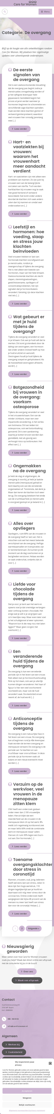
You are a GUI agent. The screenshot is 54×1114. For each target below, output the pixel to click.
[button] (50, 1063)
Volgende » (33, 928)
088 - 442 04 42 (13, 1019)
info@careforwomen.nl (18, 1026)
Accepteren (27, 1091)
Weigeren (27, 1098)
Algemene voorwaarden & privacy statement (27, 1110)
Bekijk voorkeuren (27, 1105)
